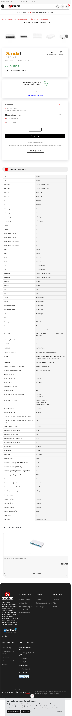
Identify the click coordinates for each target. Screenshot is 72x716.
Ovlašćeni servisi (24, 599)
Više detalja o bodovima (35, 95)
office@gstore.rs (15, 2)
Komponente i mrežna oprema (17, 19)
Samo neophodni (13, 711)
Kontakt (19, 12)
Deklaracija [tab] (13, 169)
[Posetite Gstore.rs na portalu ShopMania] (24, 677)
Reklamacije (23, 603)
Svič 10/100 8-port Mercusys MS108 (15, 558)
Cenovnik (56, 599)
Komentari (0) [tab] (22, 169)
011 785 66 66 (5, 2)
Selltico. (56, 694)
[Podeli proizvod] (51, 52)
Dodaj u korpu (35, 136)
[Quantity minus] (31, 129)
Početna (3, 19)
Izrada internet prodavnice (44, 694)
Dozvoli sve (25, 711)
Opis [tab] (6, 169)
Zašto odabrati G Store (44, 603)
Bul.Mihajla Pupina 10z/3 (28, 2)
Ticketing (35, 12)
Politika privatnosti (8, 661)
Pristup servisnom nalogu (8, 652)
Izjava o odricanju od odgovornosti (26, 608)
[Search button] (57, 6)
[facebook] (3, 636)
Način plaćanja (6, 648)
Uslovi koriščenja (24, 613)
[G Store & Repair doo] (13, 6)
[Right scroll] (66, 36)
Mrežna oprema (33, 19)
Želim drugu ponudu (35, 151)
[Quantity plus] (39, 129)
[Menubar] (2, 6)
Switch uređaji (44, 19)
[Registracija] (62, 6)
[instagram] (6, 636)
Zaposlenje (40, 607)
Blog (24, 12)
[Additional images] (10, 36)
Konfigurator (43, 12)
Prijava (55, 603)
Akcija (29, 12)
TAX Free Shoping (8, 657)
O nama (38, 599)
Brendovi (51, 12)
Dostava (4, 664)
